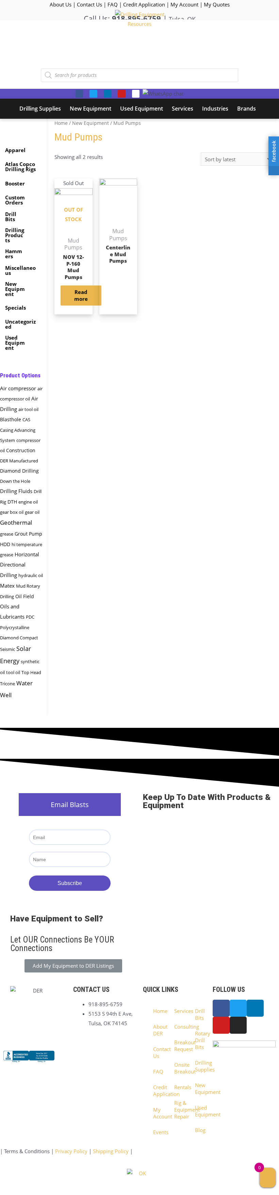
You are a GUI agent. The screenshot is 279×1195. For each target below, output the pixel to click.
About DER (157, 1030)
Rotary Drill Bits (198, 1040)
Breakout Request (178, 1045)
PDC (30, 617)
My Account (184, 4)
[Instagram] (136, 93)
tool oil (13, 672)
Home (61, 123)
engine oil (28, 502)
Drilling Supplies (198, 1066)
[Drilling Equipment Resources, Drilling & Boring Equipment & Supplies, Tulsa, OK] (28, 1062)
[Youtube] (121, 93)
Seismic (7, 649)
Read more (81, 295)
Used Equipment (198, 1111)
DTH (12, 502)
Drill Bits (198, 1014)
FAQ (113, 4)
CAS (26, 419)
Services (178, 1011)
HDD (5, 544)
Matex (7, 585)
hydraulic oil (30, 575)
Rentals (178, 1087)
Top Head (31, 672)
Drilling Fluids (16, 491)
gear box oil (11, 512)
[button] (73, 965)
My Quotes (217, 4)
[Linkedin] (107, 93)
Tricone (7, 684)
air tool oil (28, 409)
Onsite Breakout (178, 1068)
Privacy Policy (71, 1151)
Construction (20, 450)
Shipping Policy (111, 1151)
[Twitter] (93, 93)
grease (6, 534)
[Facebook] (79, 93)
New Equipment (90, 123)
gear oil (32, 512)
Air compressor (18, 388)
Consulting (178, 1026)
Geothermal (16, 522)
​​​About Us (60, 4)
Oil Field (24, 596)
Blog (198, 1130)
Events (157, 1132)
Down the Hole (15, 481)
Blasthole (10, 419)
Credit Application (144, 4)
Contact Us (89, 4)
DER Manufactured (19, 461)
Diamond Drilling (19, 471)
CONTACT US (91, 989)
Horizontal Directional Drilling (19, 565)
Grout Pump (28, 534)
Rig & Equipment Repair (178, 1109)
